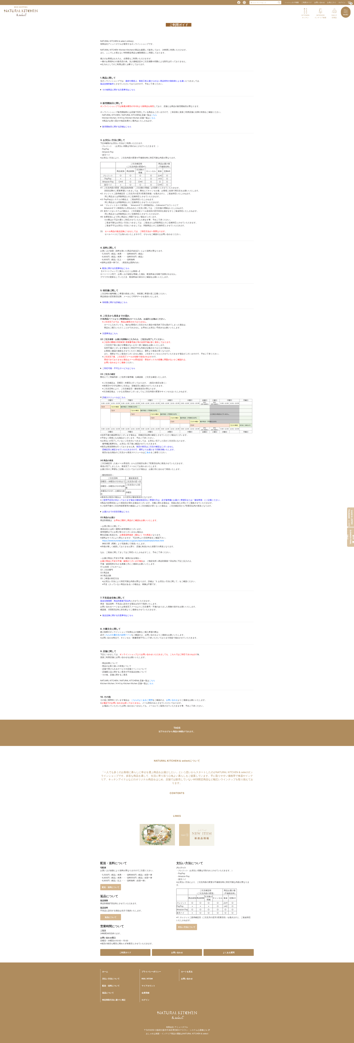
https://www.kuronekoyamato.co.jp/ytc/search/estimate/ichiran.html (133, 540)
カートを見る (187, 971)
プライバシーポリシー (151, 971)
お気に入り (331, 2)
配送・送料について (110, 887)
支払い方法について (186, 927)
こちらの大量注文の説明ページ (117, 635)
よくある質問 (229, 952)
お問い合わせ (319, 2)
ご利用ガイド (306, 2)
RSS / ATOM (147, 978)
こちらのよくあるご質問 (142, 700)
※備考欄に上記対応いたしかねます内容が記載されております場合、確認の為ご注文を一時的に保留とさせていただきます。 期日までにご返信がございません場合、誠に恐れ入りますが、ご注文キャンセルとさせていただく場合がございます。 (154, 368)
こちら (154, 115)
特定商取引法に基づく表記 (113, 1000)
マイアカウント (148, 985)
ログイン (342, 2)
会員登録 (145, 993)
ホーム (105, 971)
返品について (110, 917)
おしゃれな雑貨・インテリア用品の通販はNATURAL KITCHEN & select (177, 1033)
